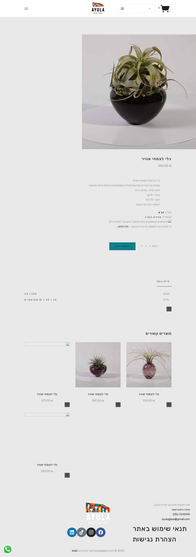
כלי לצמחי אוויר (47, 394)
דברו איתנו (123, 226)
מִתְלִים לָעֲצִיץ (153, 217)
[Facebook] (100, 532)
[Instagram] (91, 532)
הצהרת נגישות (154, 539)
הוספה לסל (122, 246)
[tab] (164, 282)
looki (75, 550)
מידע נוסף (163, 281)
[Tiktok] (81, 532)
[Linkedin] (72, 532)
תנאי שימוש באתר (160, 529)
